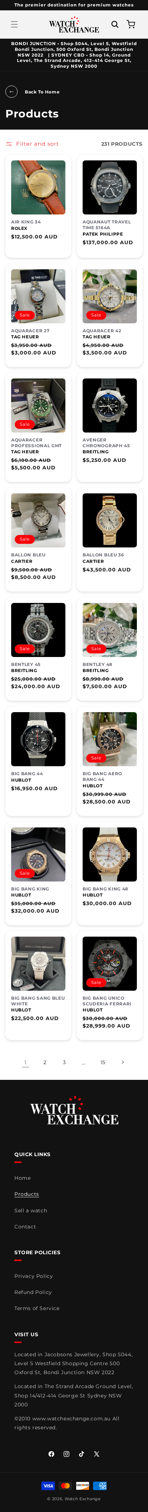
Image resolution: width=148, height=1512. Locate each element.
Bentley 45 (26, 664)
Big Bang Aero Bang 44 (102, 776)
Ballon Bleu (28, 554)
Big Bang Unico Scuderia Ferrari (107, 1000)
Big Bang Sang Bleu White (38, 1000)
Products (26, 1194)
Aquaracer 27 (30, 330)
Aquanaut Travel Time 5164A (107, 224)
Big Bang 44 (27, 773)
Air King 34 (26, 221)
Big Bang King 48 (105, 889)
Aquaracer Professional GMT (36, 442)
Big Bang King (30, 889)
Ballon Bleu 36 (103, 554)
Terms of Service (37, 1308)
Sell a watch (30, 1210)
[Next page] (122, 1062)
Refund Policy (33, 1292)
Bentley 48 (97, 664)
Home (22, 1178)
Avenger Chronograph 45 (106, 442)
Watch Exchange (83, 1498)
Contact (25, 1226)
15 (103, 1062)
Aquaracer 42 (102, 330)
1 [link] (25, 1062)
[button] (14, 24)
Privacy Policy (33, 1276)
